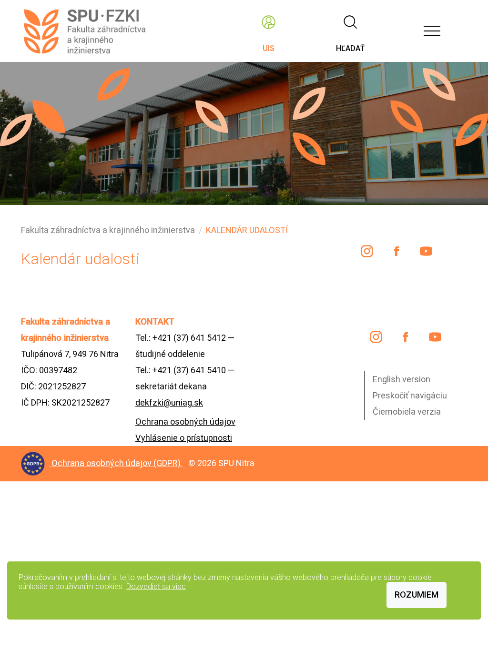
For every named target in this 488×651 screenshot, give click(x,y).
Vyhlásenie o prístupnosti (183, 438)
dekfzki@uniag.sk (169, 402)
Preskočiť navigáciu (410, 395)
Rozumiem (416, 595)
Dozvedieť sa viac (156, 586)
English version (401, 379)
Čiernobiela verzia (407, 412)
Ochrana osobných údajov (185, 422)
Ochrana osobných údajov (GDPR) (117, 463)
